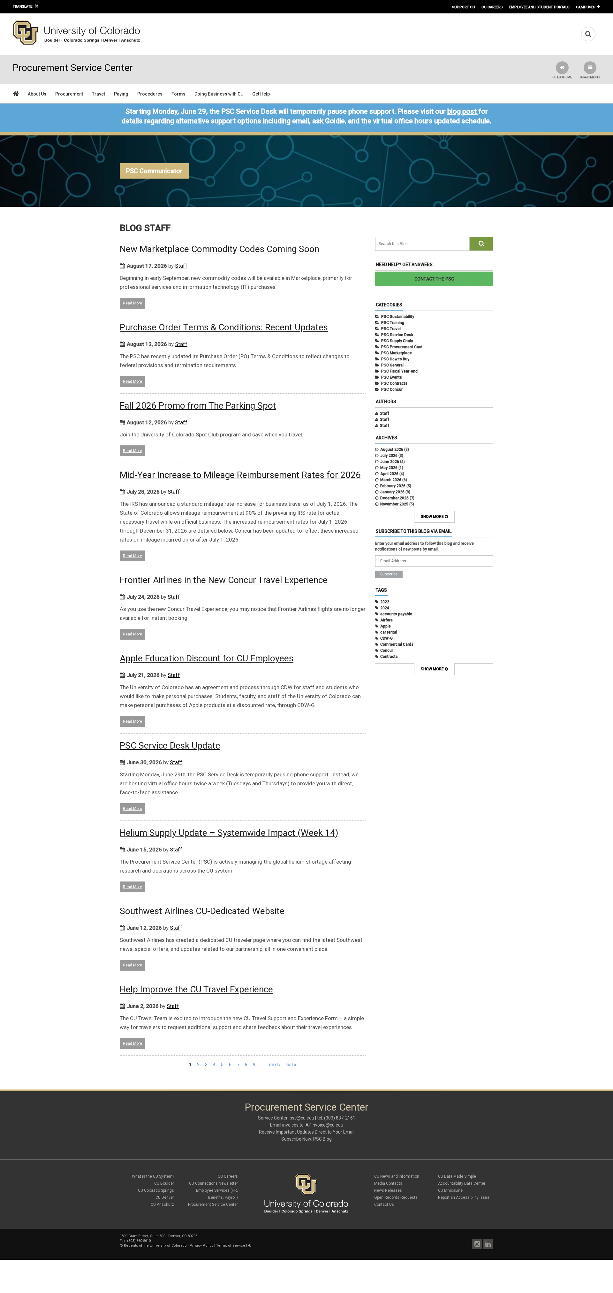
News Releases (388, 1190)
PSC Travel (391, 329)
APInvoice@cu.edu (324, 1125)
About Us (37, 93)
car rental (388, 632)
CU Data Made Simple (457, 1176)
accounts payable (396, 614)
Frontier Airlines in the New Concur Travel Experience (224, 580)
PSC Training (392, 322)
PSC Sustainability (397, 316)
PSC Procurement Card (401, 347)
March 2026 (390, 480)
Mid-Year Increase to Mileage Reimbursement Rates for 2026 (240, 475)
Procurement (69, 93)
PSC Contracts (394, 383)
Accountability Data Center (461, 1183)
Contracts (389, 656)
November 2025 (394, 504)
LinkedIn (488, 1244)
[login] (249, 1245)
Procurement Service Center (213, 1204)
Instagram (477, 1244)
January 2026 (392, 492)
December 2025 (394, 498)
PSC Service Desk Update (170, 745)
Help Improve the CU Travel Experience (196, 989)
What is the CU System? (153, 1176)
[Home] (76, 44)
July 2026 (388, 455)
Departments (590, 77)
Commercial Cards (396, 644)
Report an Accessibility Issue (463, 1197)
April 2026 (389, 474)
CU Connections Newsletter (213, 1183)
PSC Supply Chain (397, 341)
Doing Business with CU (218, 93)
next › (274, 1064)
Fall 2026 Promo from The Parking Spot (198, 405)
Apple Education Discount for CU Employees (206, 658)
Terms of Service (230, 1245)
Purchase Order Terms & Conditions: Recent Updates (224, 327)
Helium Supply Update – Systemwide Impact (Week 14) (229, 832)
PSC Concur (392, 389)
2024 (384, 608)
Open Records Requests (396, 1197)
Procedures (150, 93)
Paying (121, 93)
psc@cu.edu (302, 1117)
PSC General (392, 365)
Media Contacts (388, 1183)
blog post (462, 111)
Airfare (386, 620)
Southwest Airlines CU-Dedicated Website (202, 911)
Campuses (585, 7)
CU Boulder (164, 1183)
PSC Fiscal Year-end (399, 371)
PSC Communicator (154, 171)
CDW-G (386, 638)
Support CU (463, 7)
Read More (132, 303)
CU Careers (492, 7)
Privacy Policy (201, 1245)
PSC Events (391, 377)
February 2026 (392, 486)
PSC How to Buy (395, 359)
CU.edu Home (562, 77)
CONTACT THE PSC (434, 278)
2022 (384, 602)
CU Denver (164, 1197)
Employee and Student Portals (539, 7)
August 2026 (391, 449)
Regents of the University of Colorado (155, 1245)
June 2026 (389, 461)
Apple (385, 626)
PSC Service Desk (397, 335)
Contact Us (384, 1204)
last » (291, 1064)
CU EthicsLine (450, 1190)
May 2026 (388, 468)
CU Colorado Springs (156, 1190)
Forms (178, 93)
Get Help (261, 93)
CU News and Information (396, 1176)
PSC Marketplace (396, 353)
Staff (181, 266)
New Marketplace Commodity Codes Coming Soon (219, 249)
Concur (386, 650)
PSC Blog (322, 1139)
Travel (98, 93)
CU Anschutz (162, 1204)
